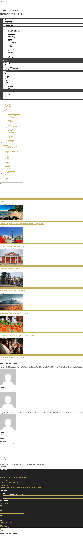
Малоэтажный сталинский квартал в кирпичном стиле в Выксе (15, 291)
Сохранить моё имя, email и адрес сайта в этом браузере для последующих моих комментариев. (23, 464)
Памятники (11, 243)
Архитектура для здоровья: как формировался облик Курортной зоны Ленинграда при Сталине (22, 224)
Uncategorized (5, 497)
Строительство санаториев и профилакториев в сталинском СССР (12, 513)
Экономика (12, 355)
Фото (1, 199)
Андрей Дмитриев (12, 360)
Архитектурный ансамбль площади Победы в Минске (12, 246)
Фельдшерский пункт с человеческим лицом (8, 517)
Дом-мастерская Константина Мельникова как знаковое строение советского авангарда (20, 488)
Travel (4, 493)
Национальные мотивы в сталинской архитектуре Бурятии (13, 478)
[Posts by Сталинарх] (8, 384)
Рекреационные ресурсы (5, 221)
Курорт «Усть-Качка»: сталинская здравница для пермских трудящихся (17, 335)
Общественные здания (4, 355)
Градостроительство (4, 243)
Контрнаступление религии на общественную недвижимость (14, 357)
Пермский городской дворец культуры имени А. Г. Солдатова (14, 313)
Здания (1, 266)
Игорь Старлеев (5, 480)
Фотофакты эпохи (4, 201)
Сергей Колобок (11, 248)
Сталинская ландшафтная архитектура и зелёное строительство (11, 508)
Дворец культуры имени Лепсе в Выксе (9, 483)
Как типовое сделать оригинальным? (6, 522)
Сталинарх (10, 204)
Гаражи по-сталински (4, 503)
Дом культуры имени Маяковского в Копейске (10, 268)
